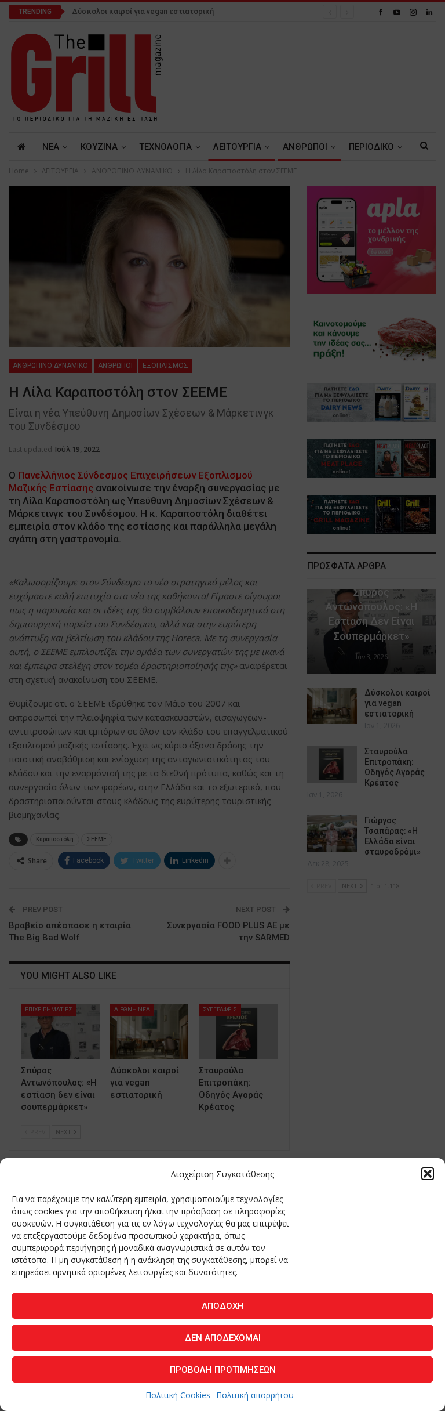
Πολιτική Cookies (177, 1395)
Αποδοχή (223, 1306)
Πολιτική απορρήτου (255, 1395)
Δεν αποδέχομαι (223, 1338)
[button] (427, 1174)
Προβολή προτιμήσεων (223, 1370)
